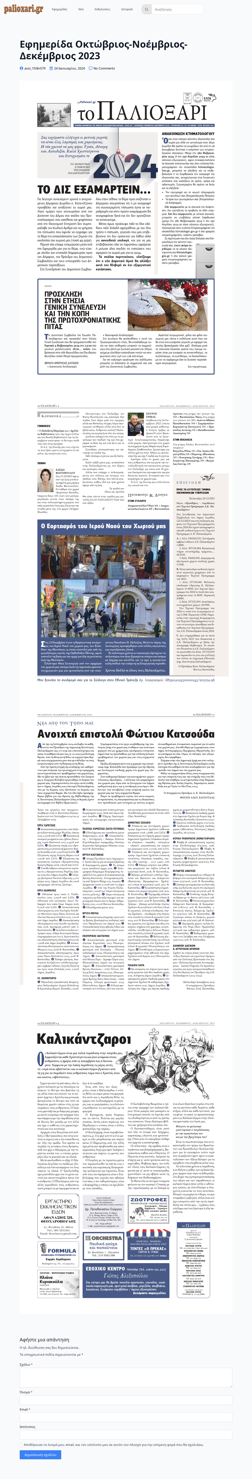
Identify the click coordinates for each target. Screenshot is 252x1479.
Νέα (81, 9)
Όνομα (26, 1392)
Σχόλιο (26, 1364)
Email (25, 1409)
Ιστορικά (127, 9)
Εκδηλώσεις (102, 9)
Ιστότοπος (27, 1426)
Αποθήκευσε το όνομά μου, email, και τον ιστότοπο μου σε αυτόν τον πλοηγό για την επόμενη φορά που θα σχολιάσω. (114, 1445)
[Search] (147, 9)
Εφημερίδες (59, 9)
